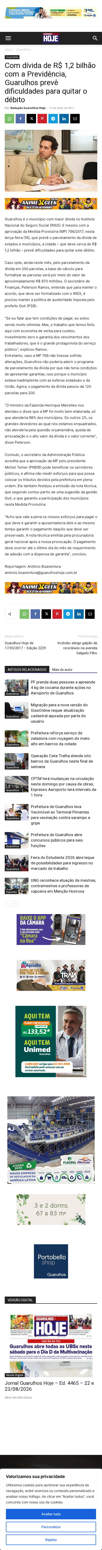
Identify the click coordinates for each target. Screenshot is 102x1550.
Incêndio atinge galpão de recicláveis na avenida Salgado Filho (77, 648)
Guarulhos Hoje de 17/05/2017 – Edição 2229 (25, 645)
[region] (51, 1509)
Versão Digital (14, 1375)
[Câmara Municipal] (51, 943)
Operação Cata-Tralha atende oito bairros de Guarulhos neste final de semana (62, 761)
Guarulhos (23, 50)
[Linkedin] (64, 118)
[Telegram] (53, 118)
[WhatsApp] (9, 118)
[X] (31, 118)
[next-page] (15, 903)
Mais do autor (62, 670)
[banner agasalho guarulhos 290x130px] (51, 989)
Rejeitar (51, 1540)
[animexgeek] (51, 208)
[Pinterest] (42, 118)
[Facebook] (20, 118)
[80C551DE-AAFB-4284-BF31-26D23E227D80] (51, 1076)
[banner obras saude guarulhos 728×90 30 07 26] (51, 19)
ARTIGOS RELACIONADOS (27, 670)
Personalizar (51, 1527)
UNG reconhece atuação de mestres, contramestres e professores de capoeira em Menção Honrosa (63, 886)
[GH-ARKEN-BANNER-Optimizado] (51, 1223)
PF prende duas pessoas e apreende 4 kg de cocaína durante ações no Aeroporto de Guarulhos (63, 687)
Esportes (11, 892)
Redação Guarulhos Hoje (28, 108)
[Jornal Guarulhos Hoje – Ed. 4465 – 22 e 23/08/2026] (51, 1343)
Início (8, 50)
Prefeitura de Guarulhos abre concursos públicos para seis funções (57, 840)
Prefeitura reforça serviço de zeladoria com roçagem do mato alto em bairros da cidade (60, 738)
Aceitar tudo (51, 1514)
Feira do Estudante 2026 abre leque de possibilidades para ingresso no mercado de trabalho (62, 863)
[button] (8, 38)
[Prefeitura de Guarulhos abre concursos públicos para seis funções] (16, 840)
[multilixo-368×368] (51, 1182)
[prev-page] (8, 903)
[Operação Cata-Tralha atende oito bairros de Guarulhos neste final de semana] (16, 761)
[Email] (75, 118)
